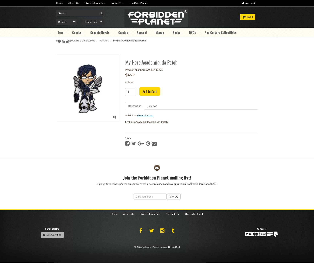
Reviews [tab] (152, 105)
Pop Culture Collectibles (81, 40)
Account (249, 3)
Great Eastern (145, 115)
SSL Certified (53, 234)
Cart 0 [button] (249, 17)
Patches (104, 40)
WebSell (176, 247)
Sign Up (174, 196)
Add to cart (149, 91)
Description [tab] (134, 105)
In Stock (129, 82)
